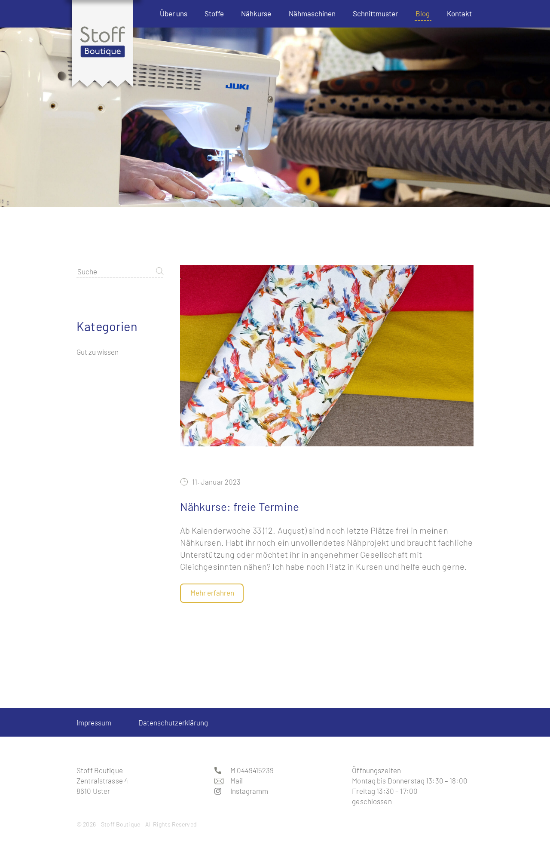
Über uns (173, 13)
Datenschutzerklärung (173, 722)
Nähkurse (256, 13)
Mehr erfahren (212, 592)
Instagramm (248, 790)
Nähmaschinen (312, 13)
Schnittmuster (375, 13)
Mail (236, 780)
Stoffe (214, 13)
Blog (423, 13)
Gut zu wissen (97, 351)
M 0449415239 (252, 770)
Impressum (93, 722)
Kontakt (459, 13)
